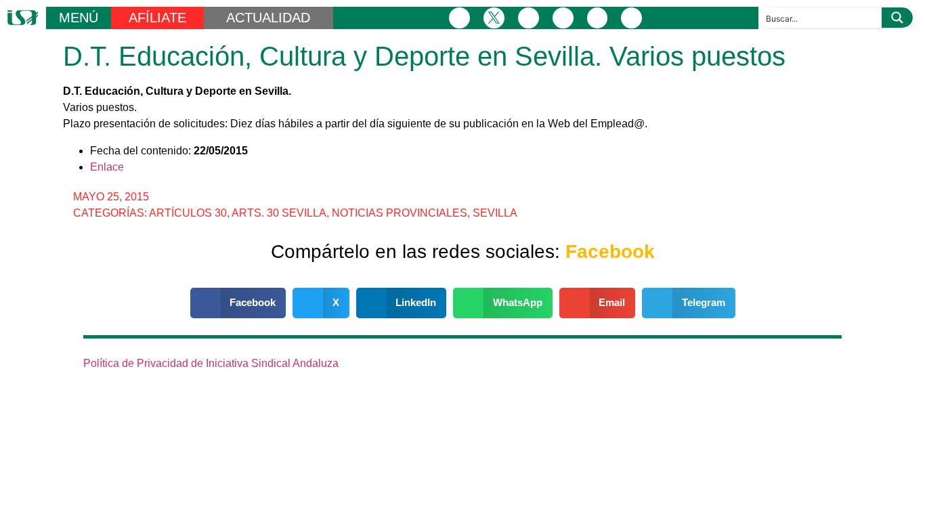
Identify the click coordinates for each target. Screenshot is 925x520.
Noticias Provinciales (399, 213)
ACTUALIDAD (268, 17)
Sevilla (495, 213)
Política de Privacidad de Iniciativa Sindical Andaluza (211, 363)
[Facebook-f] (459, 17)
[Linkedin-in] (563, 17)
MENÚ (78, 17)
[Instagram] (528, 17)
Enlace (107, 167)
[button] (238, 303)
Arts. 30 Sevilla (279, 213)
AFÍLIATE (157, 17)
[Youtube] (597, 17)
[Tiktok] (631, 17)
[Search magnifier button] (897, 17)
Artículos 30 (188, 213)
